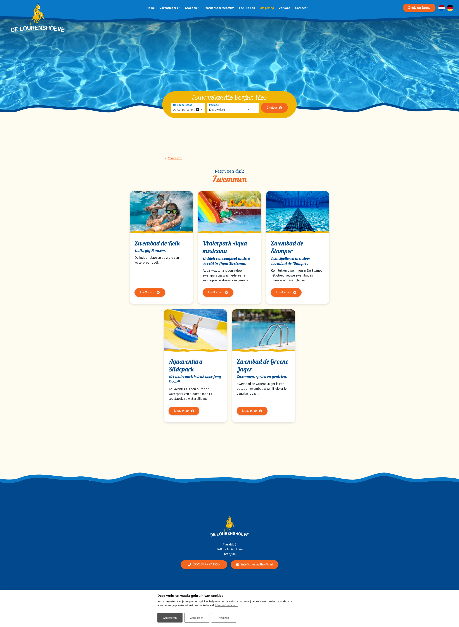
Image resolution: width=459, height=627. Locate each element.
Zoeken (272, 108)
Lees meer (147, 292)
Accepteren (170, 617)
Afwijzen (224, 617)
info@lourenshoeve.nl (257, 564)
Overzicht (175, 158)
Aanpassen (197, 617)
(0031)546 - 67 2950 (206, 564)
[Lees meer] (161, 211)
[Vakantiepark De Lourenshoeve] (38, 17)
